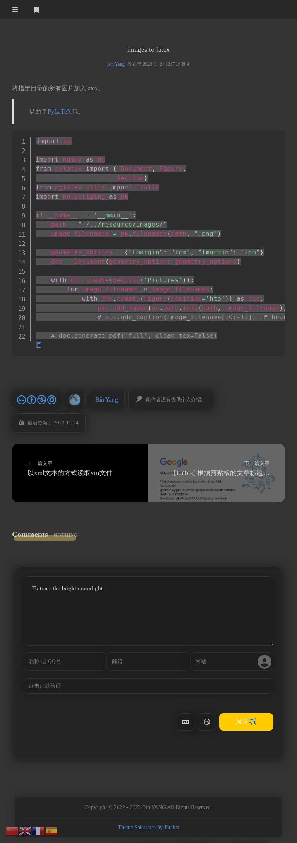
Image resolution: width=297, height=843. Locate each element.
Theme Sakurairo (137, 827)
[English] (25, 830)
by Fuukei (168, 827)
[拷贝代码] (39, 345)
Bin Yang (116, 64)
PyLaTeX (60, 111)
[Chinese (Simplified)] (12, 830)
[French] (38, 830)
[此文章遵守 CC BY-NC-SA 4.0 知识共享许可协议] (36, 399)
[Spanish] (51, 830)
